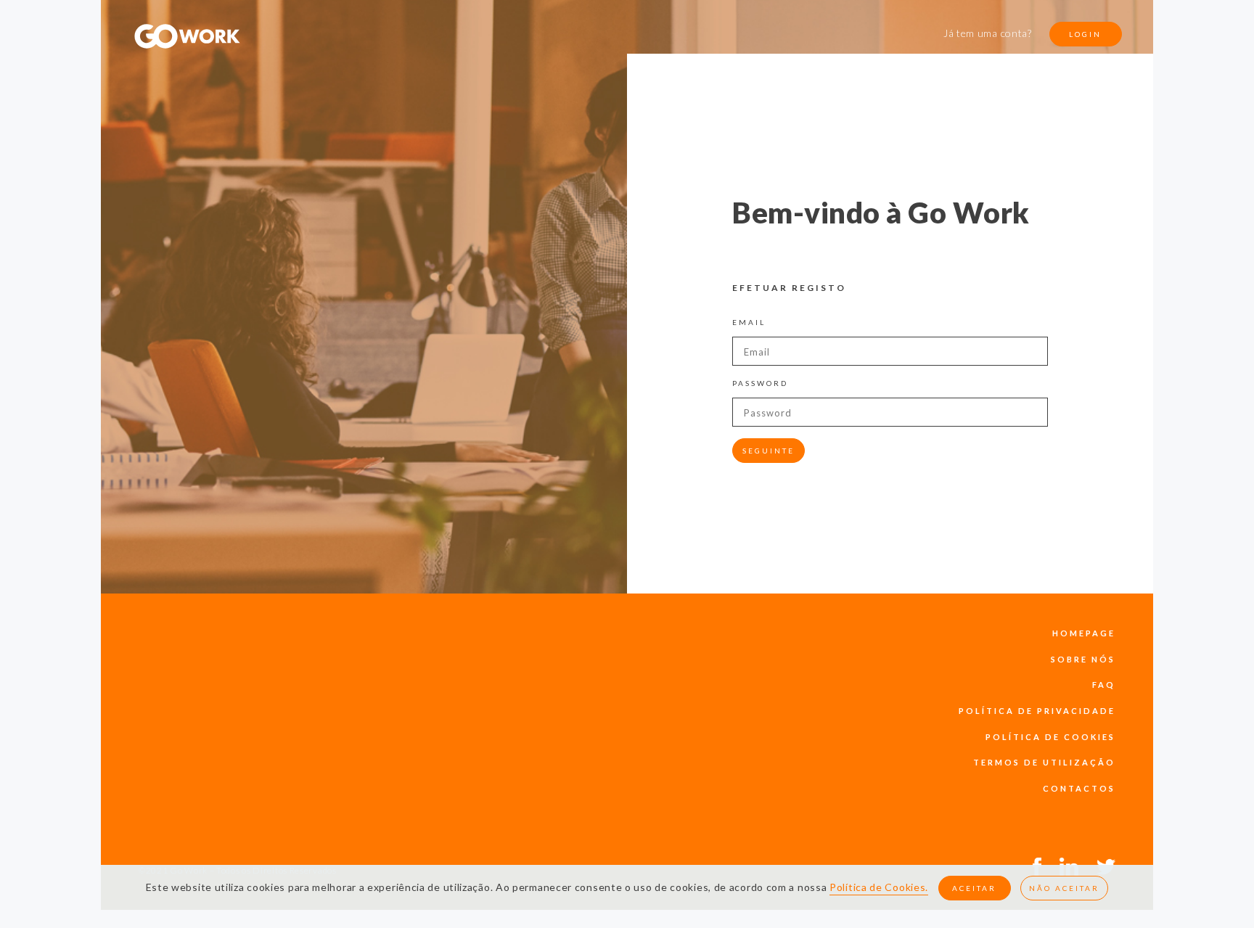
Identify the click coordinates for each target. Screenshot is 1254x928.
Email (749, 322)
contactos (1079, 788)
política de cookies (1050, 737)
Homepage (1083, 633)
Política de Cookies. (878, 887)
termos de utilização (1044, 762)
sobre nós (1083, 659)
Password (760, 383)
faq (1103, 684)
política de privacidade (1037, 710)
